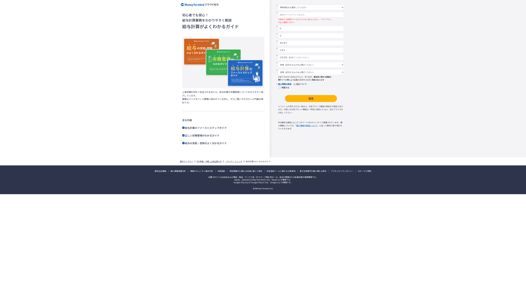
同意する (285, 87)
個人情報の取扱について (306, 125)
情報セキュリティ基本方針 (201, 171)
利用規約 (221, 171)
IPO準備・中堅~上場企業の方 (209, 161)
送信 (310, 98)
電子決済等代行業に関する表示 (313, 171)
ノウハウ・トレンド (233, 161)
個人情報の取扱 (284, 84)
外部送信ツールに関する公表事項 (281, 171)
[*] (311, 3)
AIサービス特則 (364, 171)
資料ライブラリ (186, 161)
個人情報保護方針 (178, 171)
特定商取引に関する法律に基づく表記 (246, 171)
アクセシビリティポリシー (342, 171)
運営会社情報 (160, 171)
